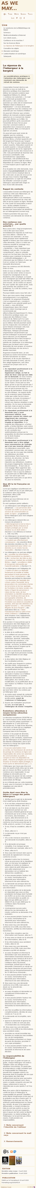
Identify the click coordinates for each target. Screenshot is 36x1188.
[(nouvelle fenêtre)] (11, 1151)
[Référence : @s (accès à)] (5, 1151)
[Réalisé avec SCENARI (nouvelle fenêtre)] (34, 1187)
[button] (15, 1126)
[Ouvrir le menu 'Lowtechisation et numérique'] (2, 53)
